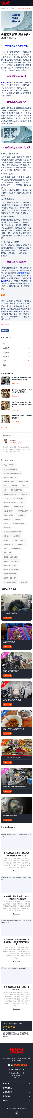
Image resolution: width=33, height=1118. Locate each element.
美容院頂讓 (7, 527)
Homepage (4, 8)
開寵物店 (20, 544)
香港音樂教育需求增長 (10, 578)
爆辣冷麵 (20, 515)
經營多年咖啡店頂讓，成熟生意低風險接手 (22, 417)
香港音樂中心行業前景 (10, 565)
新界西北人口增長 (23, 511)
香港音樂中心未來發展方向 (11, 561)
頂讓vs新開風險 (15, 548)
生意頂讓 (6, 325)
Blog (12, 8)
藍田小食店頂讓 (19, 540)
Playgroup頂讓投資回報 (10, 469)
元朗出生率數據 (23, 481)
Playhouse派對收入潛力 (10, 477)
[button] (2, 1031)
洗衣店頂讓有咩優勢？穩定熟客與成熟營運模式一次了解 (22, 379)
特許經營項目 (7, 1096)
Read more (15, 383)
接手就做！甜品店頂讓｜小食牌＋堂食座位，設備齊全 (22, 391)
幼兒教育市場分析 (18, 507)
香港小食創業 (7, 553)
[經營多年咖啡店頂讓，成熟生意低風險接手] (5, 419)
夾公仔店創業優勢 (18, 498)
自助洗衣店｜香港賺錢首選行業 (12, 532)
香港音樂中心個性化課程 (10, 557)
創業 (4, 344)
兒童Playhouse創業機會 (10, 486)
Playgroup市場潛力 (9, 465)
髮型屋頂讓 (24, 582)
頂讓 (5, 548)
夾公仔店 (6, 498)
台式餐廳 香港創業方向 (10, 494)
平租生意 (6, 507)
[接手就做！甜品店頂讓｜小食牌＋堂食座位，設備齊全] (5, 393)
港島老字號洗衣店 (8, 515)
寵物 (22, 502)
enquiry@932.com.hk (16, 1069)
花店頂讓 (6, 536)
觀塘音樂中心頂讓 (8, 544)
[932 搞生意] (5, 3)
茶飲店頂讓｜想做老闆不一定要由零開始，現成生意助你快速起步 (22, 404)
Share (6, 330)
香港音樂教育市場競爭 (10, 574)
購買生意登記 (7, 1088)
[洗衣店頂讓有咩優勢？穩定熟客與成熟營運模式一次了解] (5, 381)
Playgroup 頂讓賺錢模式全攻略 (12, 473)
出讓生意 (6, 348)
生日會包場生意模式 (19, 523)
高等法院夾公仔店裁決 (10, 582)
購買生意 (6, 365)
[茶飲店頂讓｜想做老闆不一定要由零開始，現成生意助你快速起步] (5, 405)
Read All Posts (5, 427)
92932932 (16, 1064)
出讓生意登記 (7, 1092)
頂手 (4, 361)
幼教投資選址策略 (8, 511)
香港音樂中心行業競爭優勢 (11, 569)
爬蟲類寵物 (7, 519)
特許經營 (6, 356)
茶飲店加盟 (16, 536)
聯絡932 (6, 1100)
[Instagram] (17, 1113)
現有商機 (6, 1084)
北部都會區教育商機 (16, 490)
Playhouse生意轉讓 (9, 481)
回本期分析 (24, 494)
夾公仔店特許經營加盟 (10, 502)
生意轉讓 (6, 352)
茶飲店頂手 (7, 540)
